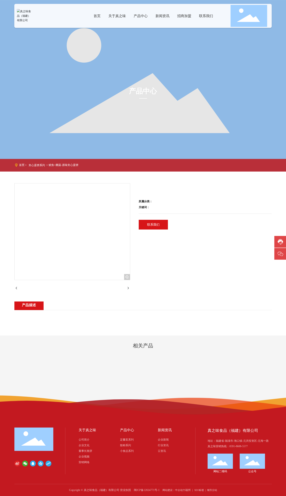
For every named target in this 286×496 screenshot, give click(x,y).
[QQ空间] (41, 463)
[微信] (25, 463)
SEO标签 (199, 490)
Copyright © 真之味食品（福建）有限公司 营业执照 (100, 490)
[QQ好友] (33, 463)
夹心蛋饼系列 (37, 165)
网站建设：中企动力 (173, 490)
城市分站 (212, 490)
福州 (188, 490)
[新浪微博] (17, 463)
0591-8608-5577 (238, 446)
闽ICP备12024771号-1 (147, 490)
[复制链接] (48, 463)
